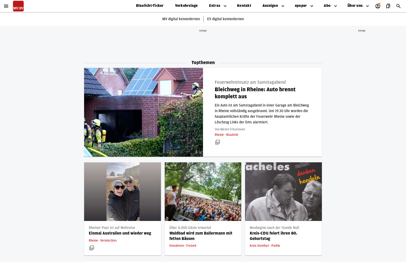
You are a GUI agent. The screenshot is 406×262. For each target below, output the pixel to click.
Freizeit (191, 245)
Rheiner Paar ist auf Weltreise (112, 228)
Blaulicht (232, 135)
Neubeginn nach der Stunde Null (274, 228)
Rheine (220, 135)
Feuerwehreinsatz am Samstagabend (250, 82)
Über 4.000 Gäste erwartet (190, 228)
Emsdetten (177, 245)
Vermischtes (108, 240)
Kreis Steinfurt (260, 245)
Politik (275, 245)
